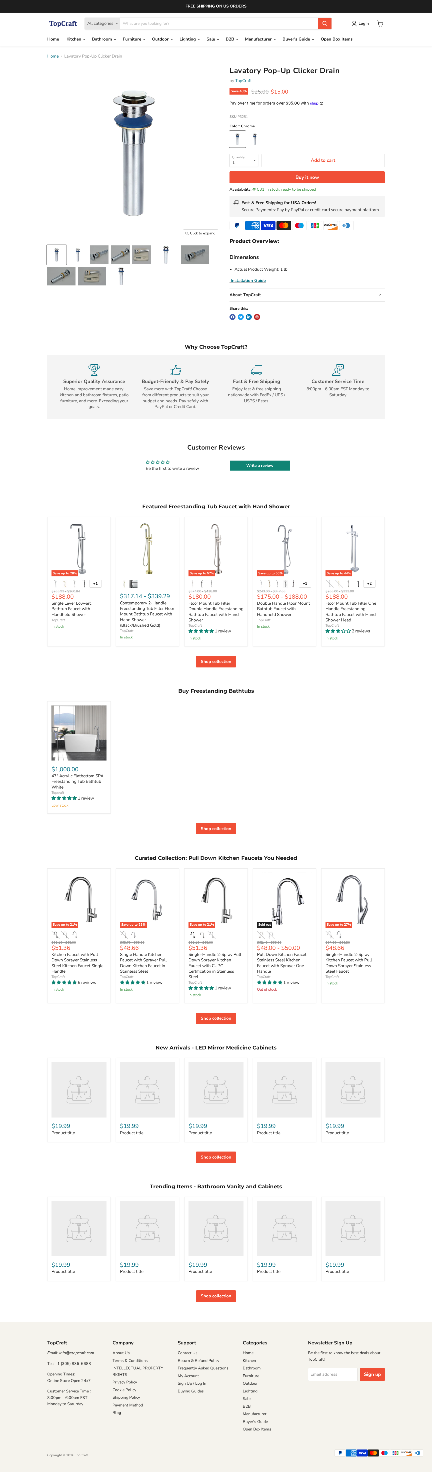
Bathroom (102, 39)
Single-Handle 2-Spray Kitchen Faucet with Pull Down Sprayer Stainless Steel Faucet (349, 963)
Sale (211, 39)
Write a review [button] (260, 465)
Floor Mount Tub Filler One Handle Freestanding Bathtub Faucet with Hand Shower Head (351, 611)
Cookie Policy (124, 1390)
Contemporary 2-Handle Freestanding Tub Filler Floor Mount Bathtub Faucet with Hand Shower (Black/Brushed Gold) (147, 614)
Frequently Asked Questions (203, 1368)
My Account (188, 1376)
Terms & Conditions (130, 1360)
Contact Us (188, 1353)
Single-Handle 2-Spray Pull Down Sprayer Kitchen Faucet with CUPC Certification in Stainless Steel (214, 966)
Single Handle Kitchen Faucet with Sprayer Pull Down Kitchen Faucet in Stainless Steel (143, 963)
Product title (63, 1133)
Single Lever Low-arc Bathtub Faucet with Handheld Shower (72, 608)
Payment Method (127, 1405)
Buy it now (307, 177)
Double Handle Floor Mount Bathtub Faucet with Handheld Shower (283, 608)
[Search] (325, 23)
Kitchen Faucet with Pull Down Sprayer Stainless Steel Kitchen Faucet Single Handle (78, 963)
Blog (116, 1412)
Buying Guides (191, 1391)
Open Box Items (336, 39)
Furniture (132, 39)
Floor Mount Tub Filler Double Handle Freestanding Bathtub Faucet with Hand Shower (216, 611)
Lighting (188, 39)
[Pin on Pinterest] (257, 317)
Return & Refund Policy (198, 1360)
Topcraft (58, 792)
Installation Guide (248, 280)
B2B (231, 39)
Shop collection (216, 661)
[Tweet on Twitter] (241, 317)
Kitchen (74, 39)
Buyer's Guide (296, 39)
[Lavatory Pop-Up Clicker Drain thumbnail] (56, 255)
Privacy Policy (124, 1382)
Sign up (372, 1374)
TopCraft (243, 81)
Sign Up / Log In (192, 1383)
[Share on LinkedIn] (249, 317)
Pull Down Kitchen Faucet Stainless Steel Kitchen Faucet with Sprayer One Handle (281, 963)
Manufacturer (259, 39)
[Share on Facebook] (233, 317)
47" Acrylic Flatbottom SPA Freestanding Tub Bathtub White (78, 781)
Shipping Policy (126, 1397)
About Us (121, 1353)
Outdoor (161, 39)
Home (53, 39)
